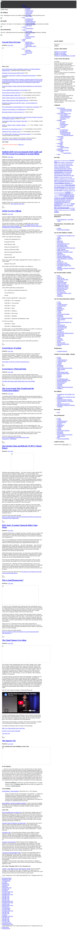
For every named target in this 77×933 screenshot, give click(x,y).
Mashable (59, 376)
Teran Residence (67, 153)
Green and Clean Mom (62, 279)
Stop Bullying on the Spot (63, 264)
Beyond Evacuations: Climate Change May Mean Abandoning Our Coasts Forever (22, 86)
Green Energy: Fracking (11, 348)
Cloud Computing (64, 147)
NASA (59, 377)
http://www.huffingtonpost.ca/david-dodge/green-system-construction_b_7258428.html (15, 438)
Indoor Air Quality (61, 283)
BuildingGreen (60, 308)
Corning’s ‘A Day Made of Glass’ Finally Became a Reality (16, 868)
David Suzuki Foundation (63, 229)
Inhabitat (59, 375)
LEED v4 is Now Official (11, 211)
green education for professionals (64, 186)
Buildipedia (60, 310)
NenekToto (4, 886)
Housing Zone (60, 334)
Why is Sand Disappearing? (12, 580)
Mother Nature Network (63, 285)
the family (62, 123)
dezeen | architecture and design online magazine (64, 319)
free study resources (65, 117)
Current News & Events (11, 42)
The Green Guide (61, 291)
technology (59, 139)
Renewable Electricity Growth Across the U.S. (13, 112)
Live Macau (5, 890)
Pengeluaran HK (6, 928)
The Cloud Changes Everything (14, 640)
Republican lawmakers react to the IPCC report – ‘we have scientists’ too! (19, 103)
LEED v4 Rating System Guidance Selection (14, 125)
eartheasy (59, 238)
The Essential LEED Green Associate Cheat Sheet (14, 121)
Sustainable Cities (6, 832)
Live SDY (4, 882)
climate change (61, 162)
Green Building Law (62, 326)
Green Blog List (61, 325)
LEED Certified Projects (66, 195)
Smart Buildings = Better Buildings (10, 791)
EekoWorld (60, 241)
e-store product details (65, 116)
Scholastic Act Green (62, 263)
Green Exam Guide (61, 327)
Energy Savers (60, 278)
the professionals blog (65, 132)
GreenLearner (60, 331)
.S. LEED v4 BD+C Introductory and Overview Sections (16, 134)
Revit (55, 200)
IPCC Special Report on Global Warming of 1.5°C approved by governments (20, 107)
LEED (61, 151)
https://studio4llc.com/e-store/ (17, 203)
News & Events (61, 108)
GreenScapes (60, 281)
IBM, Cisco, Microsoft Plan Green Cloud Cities (13, 728)
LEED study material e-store (64, 113)
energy (61, 138)
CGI (61, 140)
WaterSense (60, 296)
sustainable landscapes (67, 203)
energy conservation (66, 164)
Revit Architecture (61, 200)
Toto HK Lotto (5, 913)
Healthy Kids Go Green (63, 250)
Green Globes (60, 329)
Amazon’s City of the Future (9, 842)
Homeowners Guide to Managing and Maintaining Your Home (17, 139)
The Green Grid (6, 733)
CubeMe (59, 312)
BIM (61, 144)
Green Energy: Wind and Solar (14, 369)
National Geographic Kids (63, 256)
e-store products (64, 114)
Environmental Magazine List (64, 322)
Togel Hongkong (6, 880)
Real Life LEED (61, 342)
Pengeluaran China (6, 879)
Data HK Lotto (5, 885)
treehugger (59, 385)
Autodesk (71, 160)
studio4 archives (58, 444)
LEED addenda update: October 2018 (11, 95)
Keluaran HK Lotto (6, 887)
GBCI (55, 181)
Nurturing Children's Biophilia (64, 257)
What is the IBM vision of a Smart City (11, 812)
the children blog (64, 129)
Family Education (61, 249)
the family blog (63, 131)
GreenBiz (59, 330)
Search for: (56, 44)
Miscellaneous (60, 146)
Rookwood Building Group (63, 380)
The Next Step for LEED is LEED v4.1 (11, 92)
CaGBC (59, 228)
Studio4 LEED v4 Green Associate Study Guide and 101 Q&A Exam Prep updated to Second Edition (22, 153)
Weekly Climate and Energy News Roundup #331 (14, 97)
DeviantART (60, 316)
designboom (60, 315)
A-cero (59, 301)
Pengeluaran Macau (7, 878)
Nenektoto (4, 915)
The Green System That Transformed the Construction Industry (18, 389)
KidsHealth (60, 253)
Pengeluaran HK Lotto (7, 891)
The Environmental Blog (63, 344)
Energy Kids (60, 242)
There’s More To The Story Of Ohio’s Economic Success (15, 361)
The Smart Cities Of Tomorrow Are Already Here (14, 823)
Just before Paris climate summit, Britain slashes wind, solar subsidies (18, 381)
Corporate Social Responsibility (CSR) (11, 852)
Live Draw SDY (6, 893)
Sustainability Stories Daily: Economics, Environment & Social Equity (18, 75)
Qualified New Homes (62, 286)
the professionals (64, 124)
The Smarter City (9, 741)
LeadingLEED (60, 336)
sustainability (60, 136)
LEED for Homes (68, 196)
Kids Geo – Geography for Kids (65, 252)
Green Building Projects (63, 150)
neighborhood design (65, 134)
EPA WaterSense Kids (62, 246)
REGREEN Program (62, 289)
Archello (59, 303)
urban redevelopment (68, 135)
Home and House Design (63, 373)
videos (58, 154)
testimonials (63, 119)
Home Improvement (62, 282)
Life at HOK (60, 340)
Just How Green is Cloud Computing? (11, 731)
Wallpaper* (60, 388)
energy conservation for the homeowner (63, 165)
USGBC (72, 210)
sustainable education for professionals (62, 202)
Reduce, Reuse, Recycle (63, 287)
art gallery (62, 127)
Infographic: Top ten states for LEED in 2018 (13, 73)
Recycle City (60, 261)
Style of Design (61, 383)
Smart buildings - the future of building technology (14, 803)
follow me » (21, 144)
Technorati (59, 384)
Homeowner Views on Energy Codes (11, 131)
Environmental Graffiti (62, 372)
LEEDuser (59, 338)
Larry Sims (10, 45)
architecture (60, 149)
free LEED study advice (63, 178)
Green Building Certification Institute (66, 181)
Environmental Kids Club (63, 243)
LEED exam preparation (58, 196)
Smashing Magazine (62, 381)
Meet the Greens (61, 254)
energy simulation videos (62, 167)
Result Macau (5, 883)
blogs (58, 128)
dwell (58, 275)
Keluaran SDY (5, 906)
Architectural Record (62, 304)
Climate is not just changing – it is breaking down (14, 109)
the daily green (60, 290)
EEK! (58, 239)
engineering (60, 143)
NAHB (59, 341)
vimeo (61, 142)
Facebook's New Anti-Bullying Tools (66, 248)
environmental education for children (63, 168)
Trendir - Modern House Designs (65, 387)
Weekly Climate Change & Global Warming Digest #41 (15, 100)
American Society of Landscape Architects (61, 160)
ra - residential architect (62, 379)
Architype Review (61, 306)
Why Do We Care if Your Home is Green (12, 129)
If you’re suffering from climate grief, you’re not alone (15, 90)
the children (63, 121)
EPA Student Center (62, 245)
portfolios (59, 120)
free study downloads (62, 180)
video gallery (63, 125)
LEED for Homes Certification (64, 198)
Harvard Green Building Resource (65, 333)
